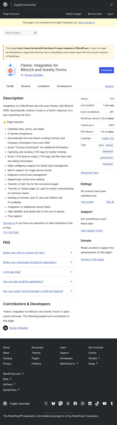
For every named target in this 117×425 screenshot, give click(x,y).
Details (10, 86)
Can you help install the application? (23, 281)
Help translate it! (86, 22)
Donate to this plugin (92, 259)
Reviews (25, 86)
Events (92, 352)
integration (108, 164)
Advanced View (89, 172)
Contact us (9, 223)
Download (106, 70)
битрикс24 (108, 151)
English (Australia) (20, 403)
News (6, 352)
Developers (66, 358)
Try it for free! (11, 232)
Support (109, 86)
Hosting (7, 358)
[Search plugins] (35, 33)
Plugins (35, 358)
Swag (93, 363)
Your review (87, 201)
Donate (94, 358)
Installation (44, 86)
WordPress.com (13, 373)
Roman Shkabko (34, 74)
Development (64, 86)
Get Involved (96, 347)
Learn (63, 347)
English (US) (108, 138)
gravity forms (107, 158)
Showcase (37, 347)
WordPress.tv (69, 363)
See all (110, 201)
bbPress (9, 384)
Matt (7, 379)
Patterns (36, 363)
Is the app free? (12, 272)
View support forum (92, 230)
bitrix (101, 145)
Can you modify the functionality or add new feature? (33, 291)
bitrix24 (109, 145)
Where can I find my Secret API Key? (24, 252)
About (6, 347)
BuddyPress (11, 389)
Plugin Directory (11, 14)
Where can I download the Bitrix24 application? (30, 262)
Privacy (7, 363)
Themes (36, 352)
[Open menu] (112, 4)
